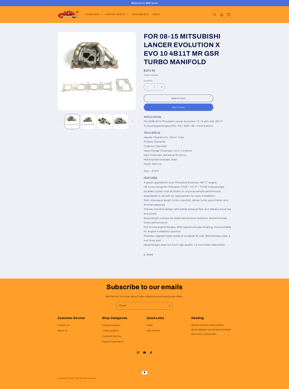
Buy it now (178, 107)
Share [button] (150, 254)
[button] (93, 14)
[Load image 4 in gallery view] (120, 121)
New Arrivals (153, 331)
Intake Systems (110, 331)
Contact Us (64, 325)
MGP (77, 378)
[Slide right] (132, 121)
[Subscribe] (169, 305)
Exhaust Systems (111, 325)
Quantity (148, 81)
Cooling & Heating (111, 336)
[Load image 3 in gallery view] (104, 121)
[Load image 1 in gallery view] (72, 121)
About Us (63, 331)
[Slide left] (61, 121)
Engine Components (113, 342)
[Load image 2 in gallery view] (88, 121)
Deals (150, 325)
